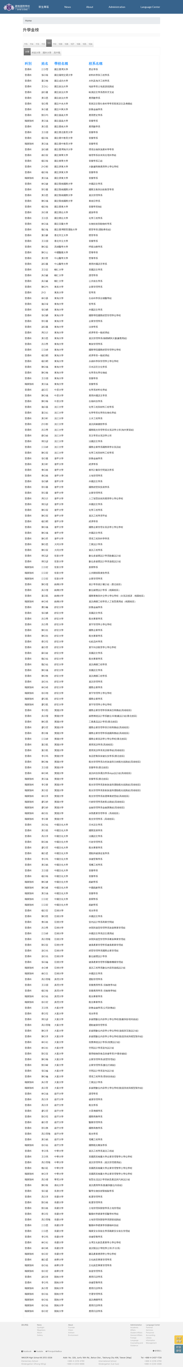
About (89, 6)
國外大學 (47, 52)
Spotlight (40, 1327)
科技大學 (36, 52)
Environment (73, 1335)
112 (43, 44)
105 (84, 44)
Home (28, 20)
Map (129, 1357)
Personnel (150, 1333)
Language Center (150, 6)
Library (149, 1338)
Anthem (71, 1333)
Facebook (27, 1351)
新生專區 (44, 6)
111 (48, 43)
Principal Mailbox (55, 1351)
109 (60, 44)
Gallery (40, 1335)
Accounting (150, 1335)
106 (78, 44)
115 (25, 44)
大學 (27, 51)
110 (54, 44)
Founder (71, 1327)
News (67, 6)
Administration (117, 6)
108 (66, 44)
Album (39, 1333)
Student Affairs (136, 1333)
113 (37, 44)
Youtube (39, 1351)
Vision (70, 1330)
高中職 (57, 52)
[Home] (17, 7)
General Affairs (136, 1335)
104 (90, 44)
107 (72, 44)
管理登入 (158, 1351)
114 (31, 44)
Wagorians (41, 1330)
